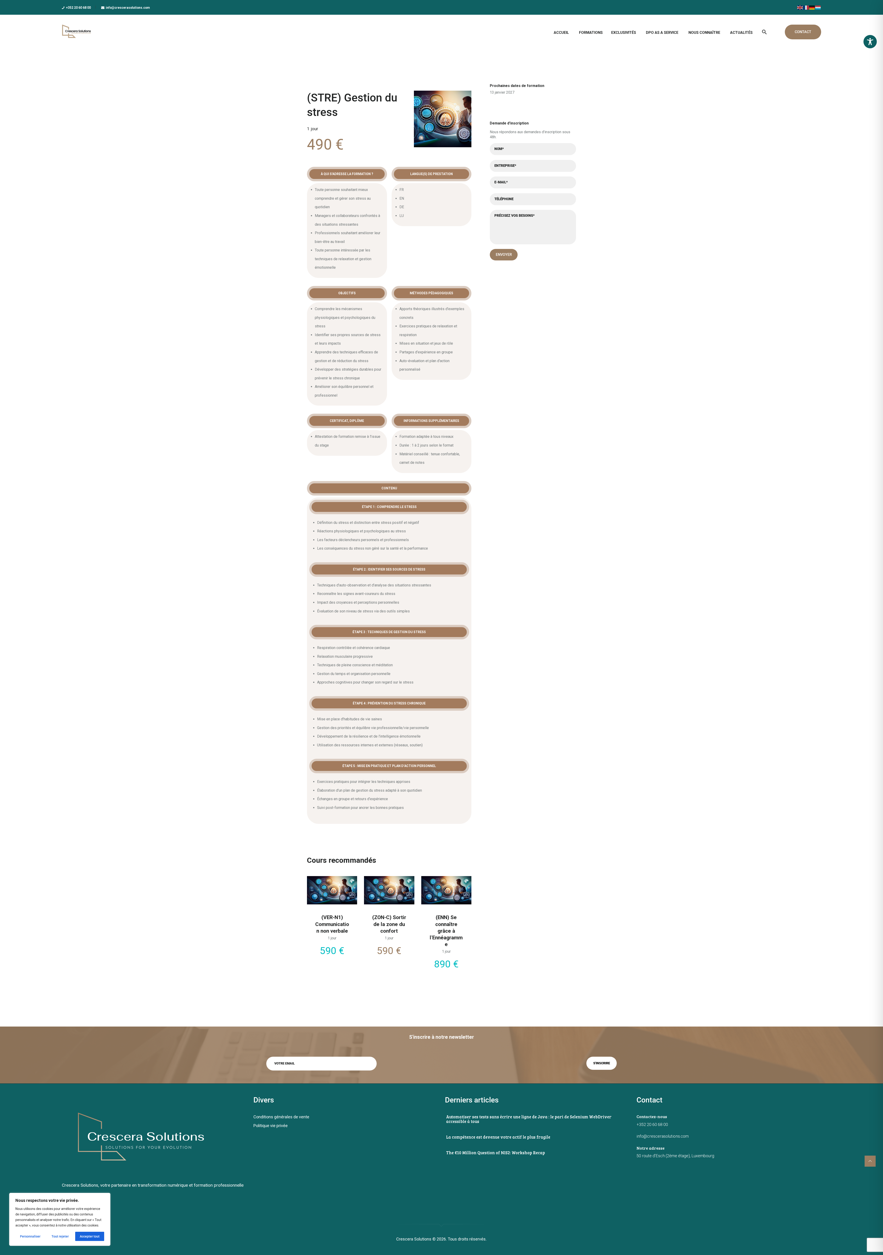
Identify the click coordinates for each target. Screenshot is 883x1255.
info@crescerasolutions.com (662, 1136)
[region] (59, 1219)
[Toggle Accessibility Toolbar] (870, 42)
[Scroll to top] (870, 1161)
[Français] (806, 7)
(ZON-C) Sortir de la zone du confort (389, 924)
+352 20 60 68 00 (652, 1124)
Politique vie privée (270, 1125)
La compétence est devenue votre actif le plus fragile (498, 1137)
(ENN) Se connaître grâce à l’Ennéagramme (446, 930)
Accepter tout (90, 1236)
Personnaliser (30, 1236)
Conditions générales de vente (281, 1116)
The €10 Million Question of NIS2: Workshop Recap (495, 1152)
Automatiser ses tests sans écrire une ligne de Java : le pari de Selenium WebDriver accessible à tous (528, 1119)
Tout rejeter (60, 1236)
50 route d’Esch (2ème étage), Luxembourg (675, 1155)
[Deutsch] (812, 7)
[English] (800, 7)
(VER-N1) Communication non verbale (332, 924)
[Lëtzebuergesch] (818, 7)
